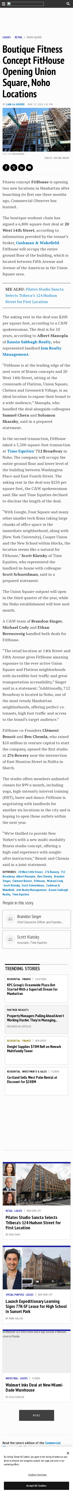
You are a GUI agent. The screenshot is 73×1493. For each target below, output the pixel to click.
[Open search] (68, 3)
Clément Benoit (22, 881)
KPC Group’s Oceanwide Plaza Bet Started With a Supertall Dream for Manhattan (32, 989)
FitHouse (39, 881)
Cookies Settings (37, 1474)
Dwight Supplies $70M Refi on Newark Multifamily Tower (34, 1048)
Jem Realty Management (31, 890)
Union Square (34, 37)
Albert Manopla (25, 876)
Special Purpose (15, 1294)
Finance (26, 979)
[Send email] (29, 167)
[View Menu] (2, 3)
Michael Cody (55, 881)
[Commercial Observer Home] (25, 4)
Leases (7, 37)
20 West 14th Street (30, 872)
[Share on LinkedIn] (21, 167)
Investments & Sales (34, 1071)
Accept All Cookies (36, 1485)
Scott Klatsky (11, 885)
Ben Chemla (44, 876)
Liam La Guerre (15, 104)
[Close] (68, 1453)
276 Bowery (52, 872)
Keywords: (10, 872)
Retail (18, 37)
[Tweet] (13, 167)
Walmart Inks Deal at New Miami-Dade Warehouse (34, 1387)
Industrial (12, 1378)
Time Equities (20, 894)
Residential (13, 979)
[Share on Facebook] (6, 167)
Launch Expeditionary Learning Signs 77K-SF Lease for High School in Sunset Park (36, 1306)
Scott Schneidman (33, 885)
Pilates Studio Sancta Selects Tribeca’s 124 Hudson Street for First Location (34, 295)
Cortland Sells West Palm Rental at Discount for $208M (32, 1079)
